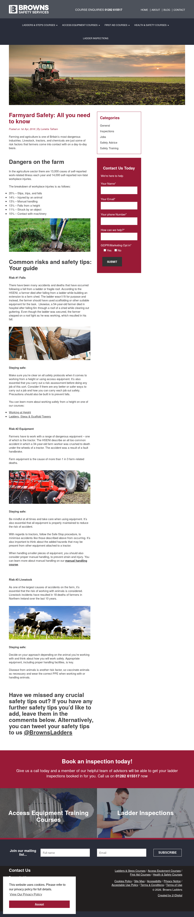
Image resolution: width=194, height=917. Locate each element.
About (156, 10)
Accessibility (154, 881)
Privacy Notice (172, 881)
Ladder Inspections (95, 38)
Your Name (108, 183)
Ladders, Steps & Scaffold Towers (30, 416)
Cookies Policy (123, 881)
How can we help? (112, 230)
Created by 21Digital (170, 895)
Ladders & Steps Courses (39, 24)
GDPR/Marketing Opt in (115, 245)
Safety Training (109, 148)
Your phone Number (113, 214)
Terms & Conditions (152, 885)
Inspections (107, 131)
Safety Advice (108, 142)
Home (144, 10)
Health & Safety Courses (150, 24)
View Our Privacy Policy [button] (26, 894)
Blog (166, 10)
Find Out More (145, 833)
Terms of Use (174, 885)
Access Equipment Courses (80, 24)
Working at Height (20, 412)
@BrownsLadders (48, 732)
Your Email (107, 199)
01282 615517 (113, 10)
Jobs (103, 137)
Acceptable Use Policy (125, 885)
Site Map (139, 881)
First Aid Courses (116, 24)
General (105, 125)
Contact (179, 10)
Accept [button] (39, 904)
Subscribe (167, 852)
